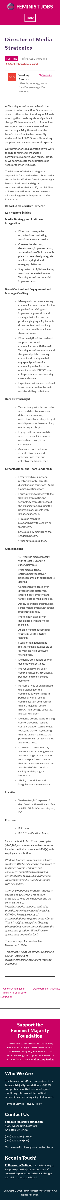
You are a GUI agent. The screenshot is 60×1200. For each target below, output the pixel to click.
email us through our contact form (33, 1147)
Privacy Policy (34, 1103)
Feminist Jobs (34, 6)
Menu (30, 17)
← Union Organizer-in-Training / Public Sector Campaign (13, 992)
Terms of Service (14, 1103)
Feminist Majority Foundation (38, 1190)
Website (47, 75)
